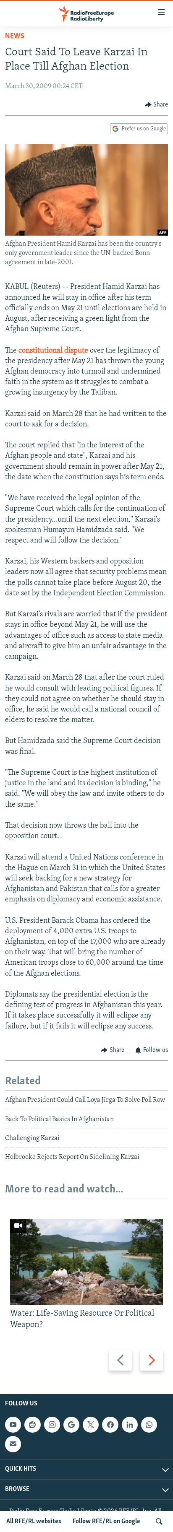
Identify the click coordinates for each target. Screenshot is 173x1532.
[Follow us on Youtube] (13, 1425)
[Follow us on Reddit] (32, 1425)
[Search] (159, 1521)
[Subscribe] (13, 1444)
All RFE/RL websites (33, 1521)
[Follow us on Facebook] (110, 1425)
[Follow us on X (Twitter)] (91, 1425)
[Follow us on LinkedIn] (130, 1425)
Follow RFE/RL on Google (106, 1521)
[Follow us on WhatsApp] (149, 1425)
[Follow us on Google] (71, 1425)
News (14, 36)
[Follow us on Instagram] (52, 1425)
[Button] (156, 104)
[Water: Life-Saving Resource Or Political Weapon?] (86, 1262)
